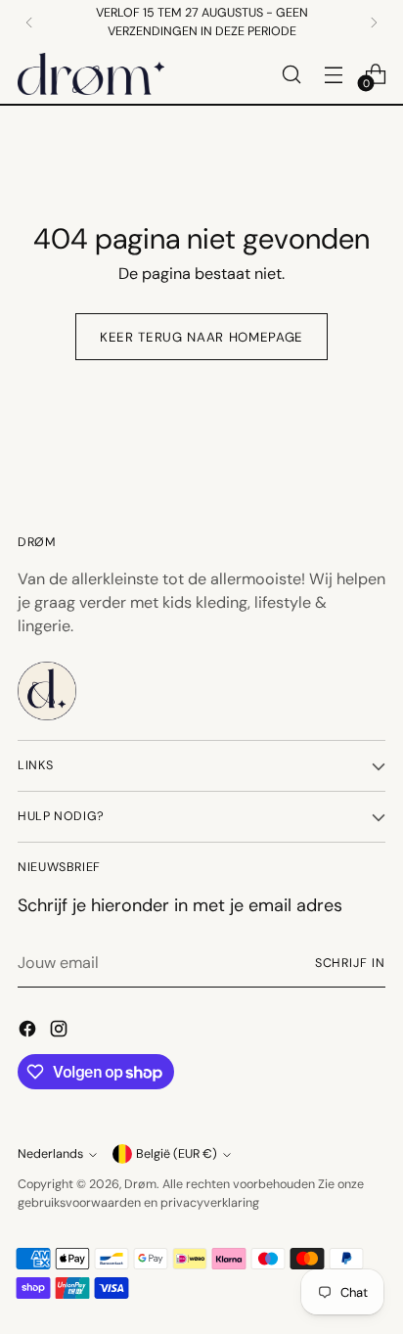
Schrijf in (350, 963)
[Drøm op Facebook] (29, 1032)
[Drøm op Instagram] (60, 1032)
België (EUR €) (176, 1154)
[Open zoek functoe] (291, 74)
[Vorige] (29, 22)
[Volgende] (373, 22)
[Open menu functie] (333, 74)
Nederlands (50, 1154)
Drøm (140, 1184)
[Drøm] (91, 74)
